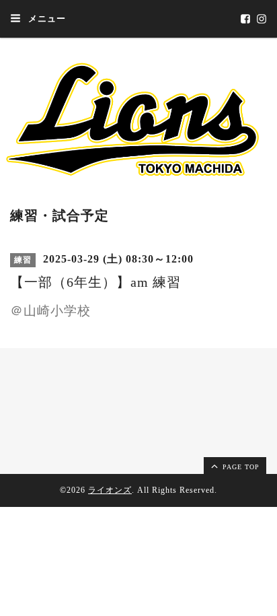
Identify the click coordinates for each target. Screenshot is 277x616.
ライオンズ (110, 490)
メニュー (46, 18)
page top (240, 467)
